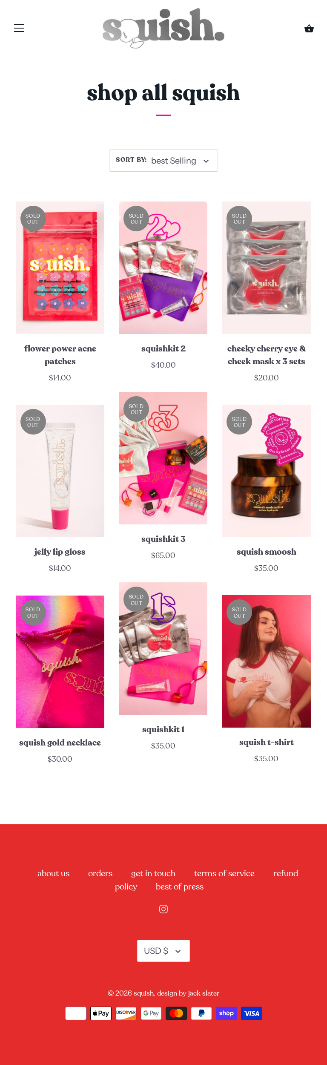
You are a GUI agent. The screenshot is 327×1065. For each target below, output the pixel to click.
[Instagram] (163, 908)
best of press (180, 886)
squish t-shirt (266, 742)
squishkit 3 (163, 539)
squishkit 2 (163, 348)
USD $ (156, 951)
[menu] (19, 30)
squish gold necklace (60, 742)
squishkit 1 (163, 729)
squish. (144, 993)
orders (100, 873)
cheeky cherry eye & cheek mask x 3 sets (266, 355)
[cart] (309, 29)
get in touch (153, 873)
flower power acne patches (60, 355)
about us (53, 873)
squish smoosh (266, 552)
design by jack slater (188, 993)
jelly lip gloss (60, 552)
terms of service (224, 873)
